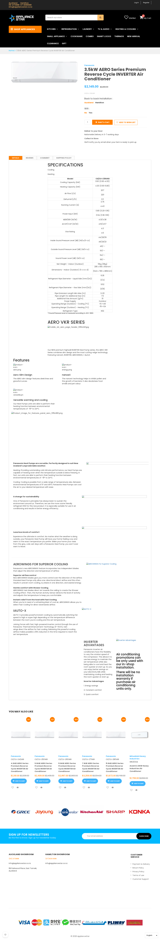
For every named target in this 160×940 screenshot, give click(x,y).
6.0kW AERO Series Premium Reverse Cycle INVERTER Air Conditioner (67, 767)
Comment (45, 158)
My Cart (147, 18)
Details (15, 158)
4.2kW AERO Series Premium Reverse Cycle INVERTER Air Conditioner (19, 767)
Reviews (29, 158)
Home (11, 50)
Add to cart (103, 122)
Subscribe (144, 836)
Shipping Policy (63, 158)
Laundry (87, 29)
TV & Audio (103, 29)
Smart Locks (104, 36)
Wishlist (132, 18)
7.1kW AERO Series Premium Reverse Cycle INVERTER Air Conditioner (91, 767)
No (85, 112)
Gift (64, 43)
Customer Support (140, 879)
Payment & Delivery (141, 864)
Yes (90, 112)
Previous (7, 69)
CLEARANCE (53, 43)
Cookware (76, 36)
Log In (136, 3)
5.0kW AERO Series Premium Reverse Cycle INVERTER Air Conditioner (43, 767)
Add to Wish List (127, 122)
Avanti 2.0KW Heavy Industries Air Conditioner (139, 768)
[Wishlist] (12, 787)
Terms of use (138, 875)
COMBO (90, 36)
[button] (151, 935)
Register (146, 3)
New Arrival (133, 36)
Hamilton (99, 102)
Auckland (88, 102)
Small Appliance (56, 36)
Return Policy (138, 868)
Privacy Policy (138, 871)
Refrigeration (69, 29)
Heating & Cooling (125, 29)
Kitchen (51, 29)
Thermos (119, 36)
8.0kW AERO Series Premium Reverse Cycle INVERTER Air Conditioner (114, 767)
